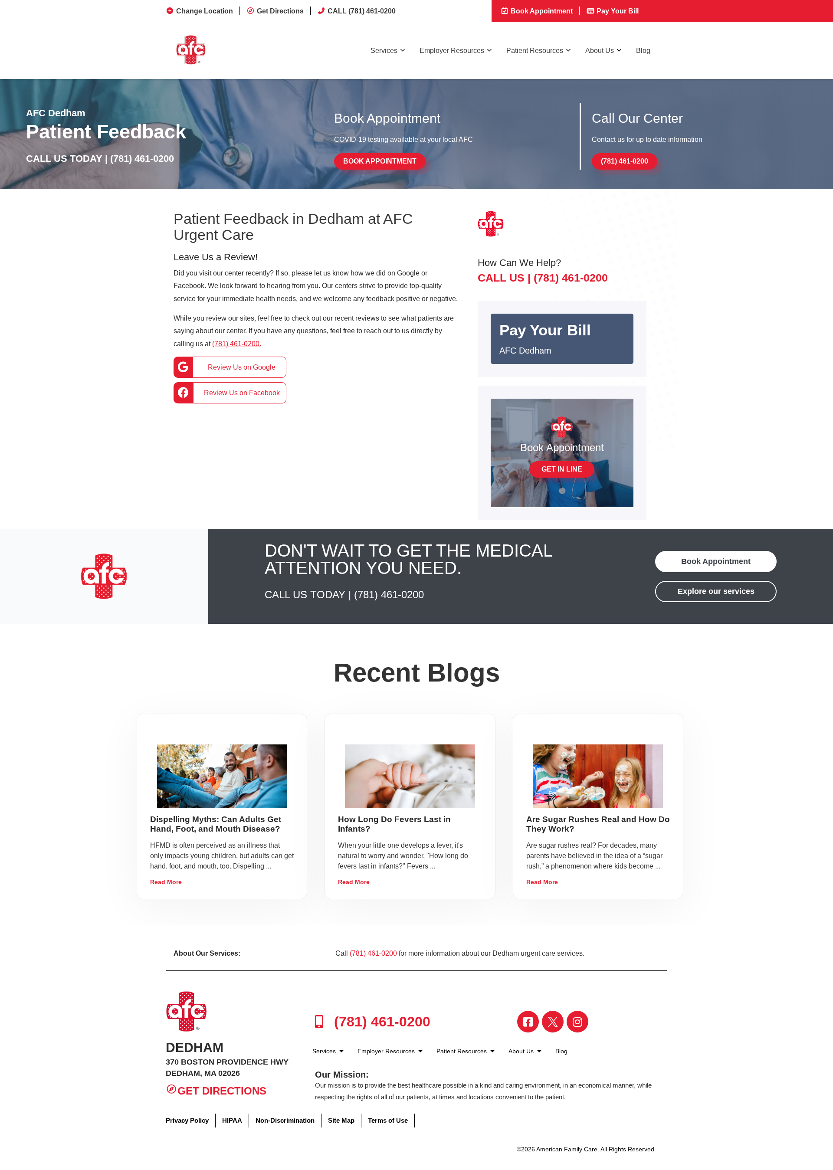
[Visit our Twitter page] (553, 1021)
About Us (599, 50)
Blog (643, 50)
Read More (166, 881)
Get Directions (280, 11)
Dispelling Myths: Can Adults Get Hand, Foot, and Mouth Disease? (215, 824)
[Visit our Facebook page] (528, 1021)
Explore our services (716, 591)
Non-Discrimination (285, 1120)
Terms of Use (388, 1120)
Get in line (561, 469)
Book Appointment (541, 11)
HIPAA (232, 1120)
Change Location (204, 11)
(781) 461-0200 (142, 158)
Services (384, 50)
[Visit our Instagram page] (577, 1021)
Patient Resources (534, 50)
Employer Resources (452, 50)
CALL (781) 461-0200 (362, 11)
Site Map (341, 1120)
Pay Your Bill (617, 11)
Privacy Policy (187, 1120)
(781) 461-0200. (236, 343)
